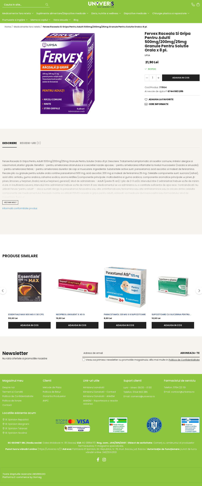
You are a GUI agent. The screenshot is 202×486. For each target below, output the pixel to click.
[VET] (190, 425)
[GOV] (154, 425)
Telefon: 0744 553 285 (136, 392)
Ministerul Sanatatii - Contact (99, 391)
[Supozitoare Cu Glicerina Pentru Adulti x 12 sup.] (172, 287)
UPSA (147, 55)
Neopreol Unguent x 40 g (70, 314)
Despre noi (8, 387)
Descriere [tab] (9, 143)
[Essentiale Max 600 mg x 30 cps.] (29, 287)
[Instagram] (104, 460)
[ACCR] (118, 425)
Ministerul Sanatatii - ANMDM (99, 396)
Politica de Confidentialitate (184, 359)
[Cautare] (47, 4)
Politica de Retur (52, 391)
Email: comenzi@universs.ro (139, 396)
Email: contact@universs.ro (179, 391)
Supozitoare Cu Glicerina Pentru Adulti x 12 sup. (171, 314)
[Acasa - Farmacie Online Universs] (101, 5)
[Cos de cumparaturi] (198, 5)
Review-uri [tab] (30, 143)
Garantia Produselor (54, 396)
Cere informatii (158, 104)
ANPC (46, 400)
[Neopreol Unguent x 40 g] (77, 287)
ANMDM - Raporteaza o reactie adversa (100, 402)
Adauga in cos (180, 77)
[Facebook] (98, 460)
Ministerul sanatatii (93, 387)
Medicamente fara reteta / (28, 26)
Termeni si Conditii (12, 391)
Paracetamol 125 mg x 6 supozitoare (125, 314)
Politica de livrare (11, 400)
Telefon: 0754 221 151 (175, 387)
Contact (7, 405)
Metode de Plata (52, 387)
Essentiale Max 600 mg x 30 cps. (26, 314)
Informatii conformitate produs (19, 208)
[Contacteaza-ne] (193, 5)
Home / (9, 26)
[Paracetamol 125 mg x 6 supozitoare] (125, 287)
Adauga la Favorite (161, 99)
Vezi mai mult (10, 202)
